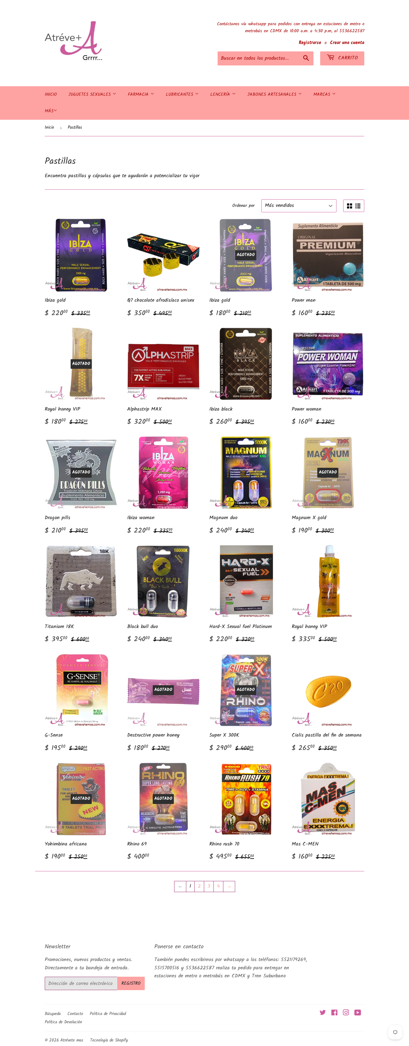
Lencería (221, 94)
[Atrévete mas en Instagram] (346, 1014)
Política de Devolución (63, 1022)
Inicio (51, 94)
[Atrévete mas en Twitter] (323, 1014)
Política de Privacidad (108, 1014)
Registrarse (310, 43)
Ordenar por (243, 205)
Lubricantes (180, 94)
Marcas (322, 94)
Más (49, 111)
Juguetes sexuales (90, 94)
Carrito (347, 58)
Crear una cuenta (347, 43)
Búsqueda (53, 1014)
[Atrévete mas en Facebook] (334, 1014)
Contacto (75, 1014)
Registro (131, 983)
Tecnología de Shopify (109, 1040)
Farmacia (139, 94)
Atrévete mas (71, 1040)
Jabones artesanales (272, 94)
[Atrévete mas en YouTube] (357, 1014)
